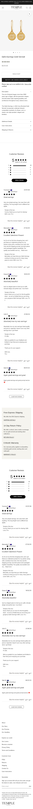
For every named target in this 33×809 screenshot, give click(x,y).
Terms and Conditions (8, 750)
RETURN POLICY (9, 437)
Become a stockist (7, 744)
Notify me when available (16, 80)
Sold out (16, 74)
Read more (24, 250)
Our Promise (5, 729)
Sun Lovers (5, 741)
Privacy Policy (6, 747)
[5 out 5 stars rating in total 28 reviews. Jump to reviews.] (6, 61)
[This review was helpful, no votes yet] (24, 221)
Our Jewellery (6, 732)
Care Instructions (7, 771)
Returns (4, 762)
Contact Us (5, 768)
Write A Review (19, 180)
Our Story (4, 726)
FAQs (3, 759)
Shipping (4, 765)
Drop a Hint (28, 84)
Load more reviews (16, 396)
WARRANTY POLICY (10, 454)
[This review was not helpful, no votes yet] (27, 221)
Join (30, 786)
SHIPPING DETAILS (9, 420)
